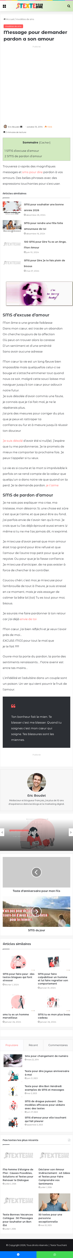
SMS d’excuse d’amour (22, 150)
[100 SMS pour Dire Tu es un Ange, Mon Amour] (12, 245)
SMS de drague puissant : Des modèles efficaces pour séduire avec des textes (45, 1105)
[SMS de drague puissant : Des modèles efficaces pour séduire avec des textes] (13, 1106)
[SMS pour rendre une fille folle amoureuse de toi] (12, 226)
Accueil (10, 19)
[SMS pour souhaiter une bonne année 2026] (12, 207)
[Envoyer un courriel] (21, 126)
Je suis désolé (13, 440)
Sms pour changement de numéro (46, 1056)
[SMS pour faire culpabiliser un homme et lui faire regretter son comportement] (54, 962)
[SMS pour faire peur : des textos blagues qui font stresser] (19, 962)
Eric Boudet (14, 126)
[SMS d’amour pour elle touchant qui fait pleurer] (13, 1122)
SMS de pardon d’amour (23, 156)
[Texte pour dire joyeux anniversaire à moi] (13, 1075)
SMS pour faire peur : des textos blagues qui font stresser (18, 977)
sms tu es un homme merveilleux (16, 1016)
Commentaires (58, 1045)
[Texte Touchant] (29, 6)
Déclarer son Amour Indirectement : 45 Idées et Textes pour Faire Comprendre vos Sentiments (54, 1176)
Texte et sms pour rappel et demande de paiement (35, 840)
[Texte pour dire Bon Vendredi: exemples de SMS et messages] (13, 1091)
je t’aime (52, 485)
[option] (36, 832)
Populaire (11, 1045)
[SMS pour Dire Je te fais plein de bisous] (12, 263)
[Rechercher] (68, 7)
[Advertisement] (36, 84)
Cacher (45, 142)
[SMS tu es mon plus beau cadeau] (54, 1002)
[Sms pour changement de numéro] (13, 1060)
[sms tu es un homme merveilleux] (19, 1002)
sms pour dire (32, 172)
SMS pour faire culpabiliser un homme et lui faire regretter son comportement (53, 978)
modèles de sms (25, 19)
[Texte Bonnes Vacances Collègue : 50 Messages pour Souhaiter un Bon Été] (18, 1202)
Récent (33, 1045)
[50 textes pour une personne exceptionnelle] (54, 1202)
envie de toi (28, 619)
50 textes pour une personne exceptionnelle (50, 1218)
